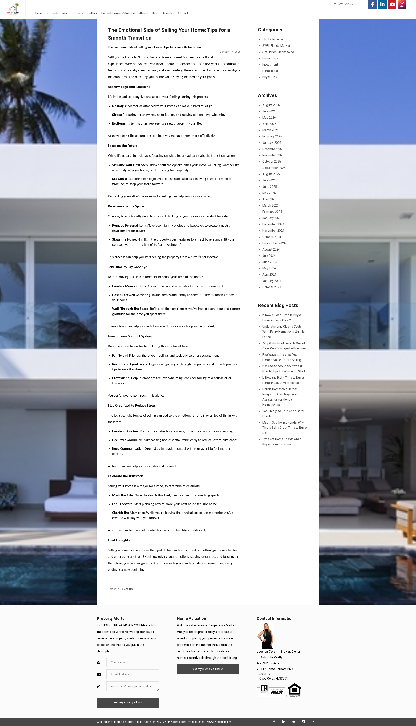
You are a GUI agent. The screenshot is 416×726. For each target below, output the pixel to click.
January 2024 (271, 281)
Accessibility (223, 721)
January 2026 (271, 142)
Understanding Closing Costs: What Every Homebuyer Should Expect (283, 332)
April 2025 (269, 199)
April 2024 (269, 274)
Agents (167, 13)
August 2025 (271, 174)
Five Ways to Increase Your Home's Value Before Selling (281, 357)
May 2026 (269, 117)
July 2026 (269, 111)
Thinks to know (272, 39)
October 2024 (271, 237)
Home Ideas (270, 71)
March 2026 (270, 130)
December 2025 (273, 149)
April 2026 (269, 124)
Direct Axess (134, 721)
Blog (155, 13)
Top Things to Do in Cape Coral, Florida (283, 413)
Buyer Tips (269, 77)
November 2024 (273, 230)
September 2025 (274, 168)
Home (38, 13)
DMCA (209, 721)
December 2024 (273, 224)
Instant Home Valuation (118, 13)
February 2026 (272, 136)
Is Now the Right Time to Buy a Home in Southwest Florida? (283, 380)
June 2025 (269, 186)
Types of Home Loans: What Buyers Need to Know (281, 441)
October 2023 (271, 287)
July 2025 (269, 180)
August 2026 (271, 105)
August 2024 (271, 249)
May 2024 (269, 268)
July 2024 (269, 255)
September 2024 (274, 243)
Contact (182, 13)
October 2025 (271, 161)
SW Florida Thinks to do (278, 52)
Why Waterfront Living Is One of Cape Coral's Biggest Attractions (284, 345)
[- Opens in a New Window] (372, 4)
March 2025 (270, 205)
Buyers (78, 13)
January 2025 (271, 218)
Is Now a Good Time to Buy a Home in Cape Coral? (281, 317)
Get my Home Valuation (208, 669)
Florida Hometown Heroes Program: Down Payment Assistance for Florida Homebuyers (280, 396)
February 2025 (272, 211)
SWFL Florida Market (276, 45)
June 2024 (269, 262)
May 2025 (269, 193)
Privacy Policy (176, 721)
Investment (270, 64)
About (143, 13)
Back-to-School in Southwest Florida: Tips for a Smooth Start (283, 368)
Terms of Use (194, 721)
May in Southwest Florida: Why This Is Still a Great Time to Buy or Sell (285, 428)
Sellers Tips (127, 588)
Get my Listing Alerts (128, 702)
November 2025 (273, 155)
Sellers (92, 13)
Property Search (58, 13)
